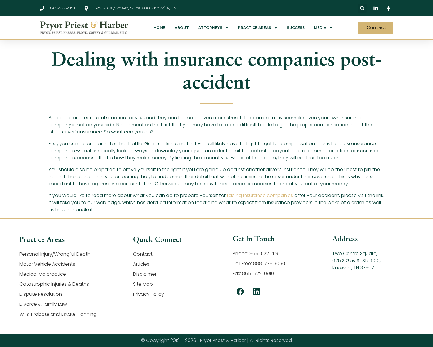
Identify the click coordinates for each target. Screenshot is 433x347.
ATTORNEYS (210, 28)
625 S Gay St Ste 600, (356, 260)
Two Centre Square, (354, 253)
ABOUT (182, 28)
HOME (159, 28)
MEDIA (320, 28)
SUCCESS (296, 28)
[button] (362, 8)
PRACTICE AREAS (254, 28)
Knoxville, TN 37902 (353, 267)
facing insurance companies (260, 195)
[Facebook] (240, 291)
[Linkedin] (256, 291)
